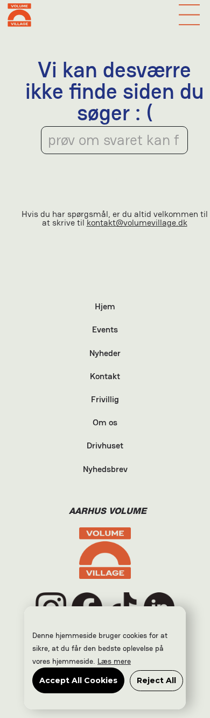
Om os (105, 423)
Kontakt (105, 377)
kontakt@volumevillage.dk (137, 222)
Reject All (156, 680)
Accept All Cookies (78, 680)
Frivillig (105, 400)
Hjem (105, 307)
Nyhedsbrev (105, 470)
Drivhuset (105, 446)
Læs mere (114, 661)
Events (105, 330)
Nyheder (105, 354)
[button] (189, 14)
